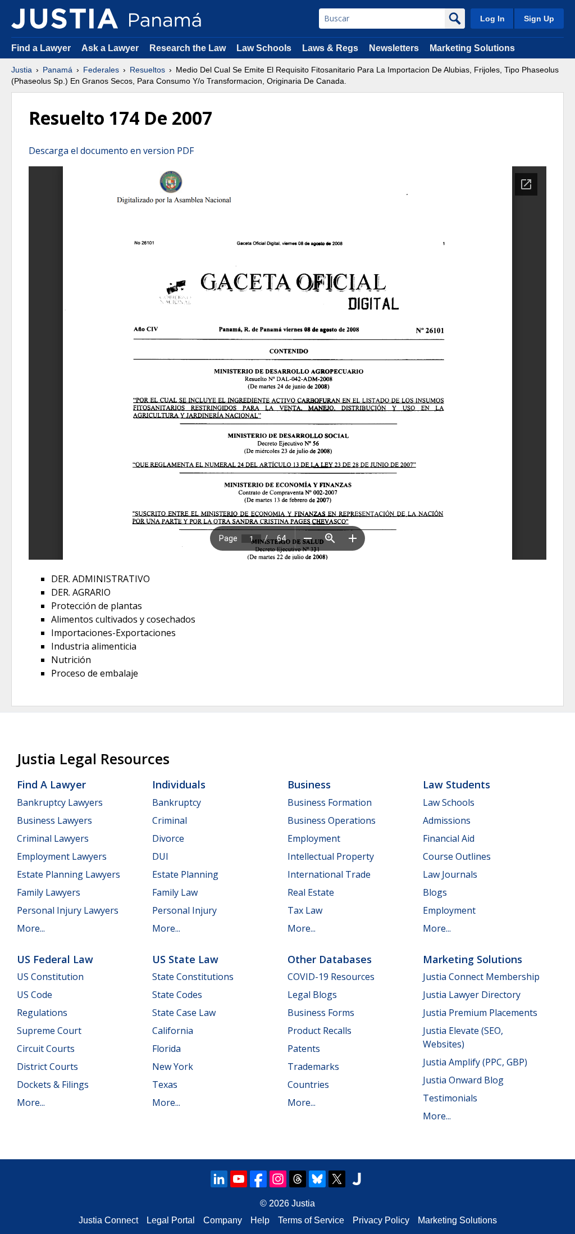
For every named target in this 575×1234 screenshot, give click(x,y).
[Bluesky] (317, 1179)
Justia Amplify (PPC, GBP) (475, 1062)
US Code (34, 994)
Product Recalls (320, 1030)
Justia (21, 69)
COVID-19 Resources (331, 976)
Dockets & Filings (53, 1084)
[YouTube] (238, 1179)
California (172, 1030)
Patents (304, 1048)
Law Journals (450, 874)
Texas (164, 1084)
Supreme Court (49, 1030)
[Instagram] (278, 1179)
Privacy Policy (381, 1220)
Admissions (447, 820)
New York (172, 1066)
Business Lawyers (54, 820)
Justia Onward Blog (463, 1080)
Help (260, 1220)
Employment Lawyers (62, 856)
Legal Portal (171, 1220)
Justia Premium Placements (480, 1012)
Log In (492, 18)
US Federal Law (55, 959)
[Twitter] (336, 1179)
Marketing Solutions (472, 48)
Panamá (57, 69)
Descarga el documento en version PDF (111, 150)
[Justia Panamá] (64, 18)
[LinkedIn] (219, 1179)
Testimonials (450, 1098)
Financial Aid (448, 838)
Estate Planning (185, 874)
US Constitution (50, 976)
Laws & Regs (330, 48)
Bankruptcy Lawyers (60, 802)
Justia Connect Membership (481, 976)
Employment (314, 838)
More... (31, 928)
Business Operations (332, 820)
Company (222, 1220)
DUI (160, 856)
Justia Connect (108, 1220)
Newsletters (394, 48)
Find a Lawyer (41, 48)
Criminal (169, 820)
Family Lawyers (48, 892)
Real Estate (311, 892)
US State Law (185, 959)
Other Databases (330, 959)
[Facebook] (258, 1179)
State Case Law (184, 1012)
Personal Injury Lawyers (67, 910)
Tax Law (305, 910)
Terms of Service (311, 1220)
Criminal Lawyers (53, 838)
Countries (308, 1084)
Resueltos (147, 69)
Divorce (168, 838)
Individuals (179, 784)
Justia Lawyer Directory (472, 994)
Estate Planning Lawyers (68, 874)
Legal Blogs (312, 994)
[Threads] (297, 1179)
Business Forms (321, 1012)
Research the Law (187, 48)
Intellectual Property (331, 856)
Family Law (175, 892)
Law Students (456, 784)
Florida (166, 1048)
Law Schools (263, 48)
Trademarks (313, 1066)
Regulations (42, 1012)
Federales (101, 69)
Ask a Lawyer (111, 48)
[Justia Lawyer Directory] (356, 1179)
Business (309, 784)
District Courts (47, 1066)
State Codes (177, 994)
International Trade (329, 874)
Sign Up (539, 18)
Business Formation (330, 802)
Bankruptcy (176, 802)
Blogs (435, 892)
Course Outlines (457, 856)
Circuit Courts (46, 1048)
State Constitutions (193, 976)
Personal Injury (184, 910)
